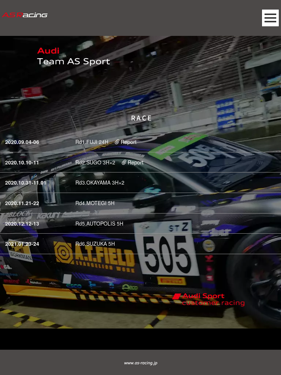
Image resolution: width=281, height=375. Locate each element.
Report (128, 141)
